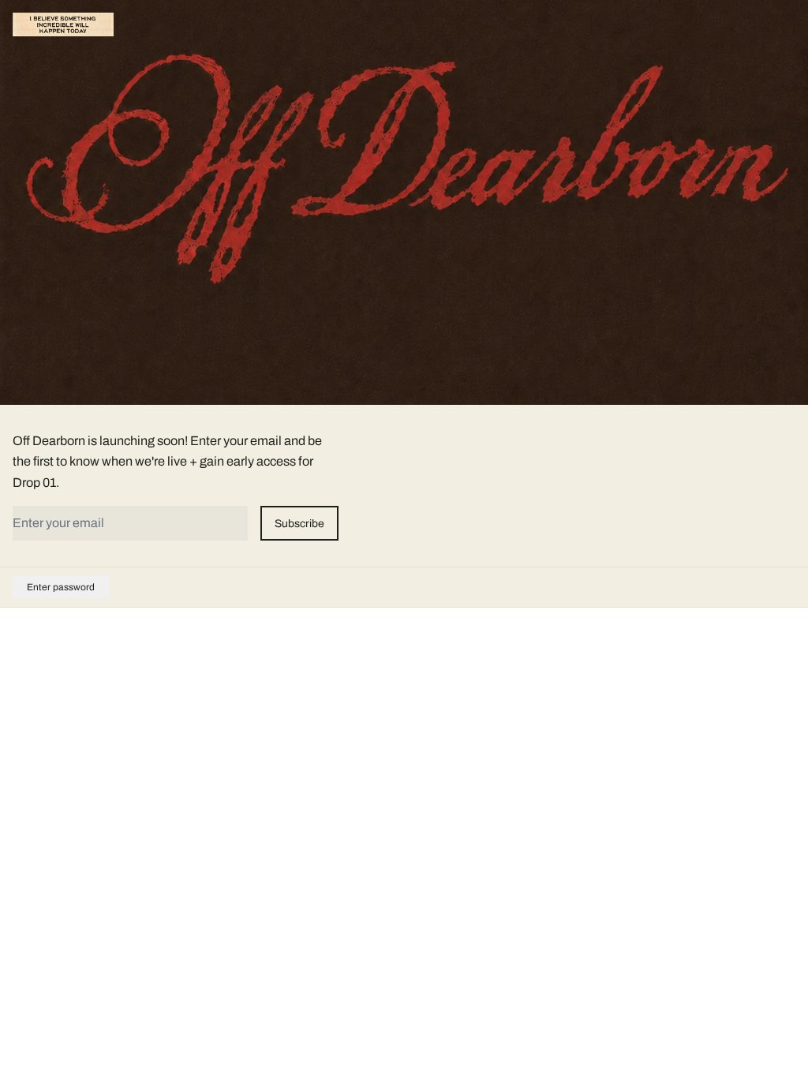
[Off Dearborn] (63, 24)
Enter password (61, 587)
